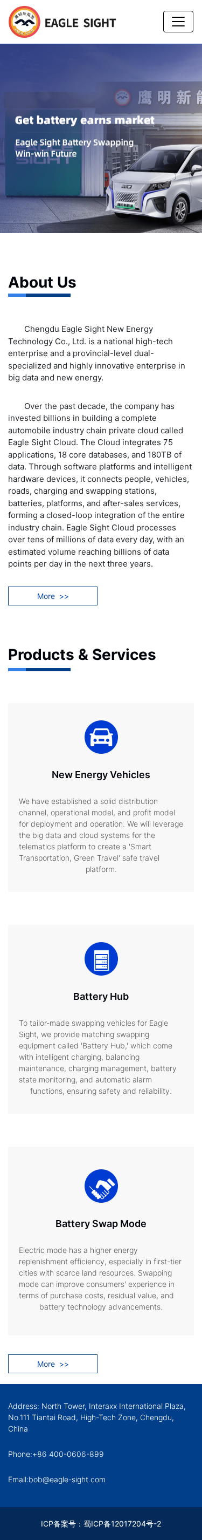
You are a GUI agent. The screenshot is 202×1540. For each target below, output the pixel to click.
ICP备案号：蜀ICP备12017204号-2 (101, 1523)
